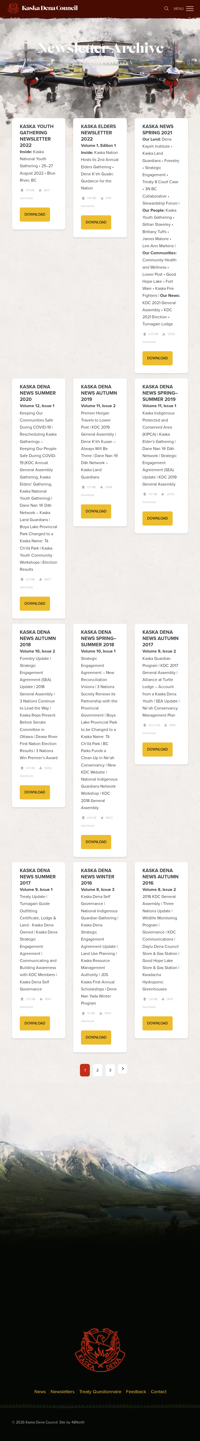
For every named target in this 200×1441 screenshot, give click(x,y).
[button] (190, 8)
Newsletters (62, 1391)
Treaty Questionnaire (100, 1391)
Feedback (136, 1391)
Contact (158, 1391)
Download (34, 214)
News (40, 1391)
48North (78, 1422)
